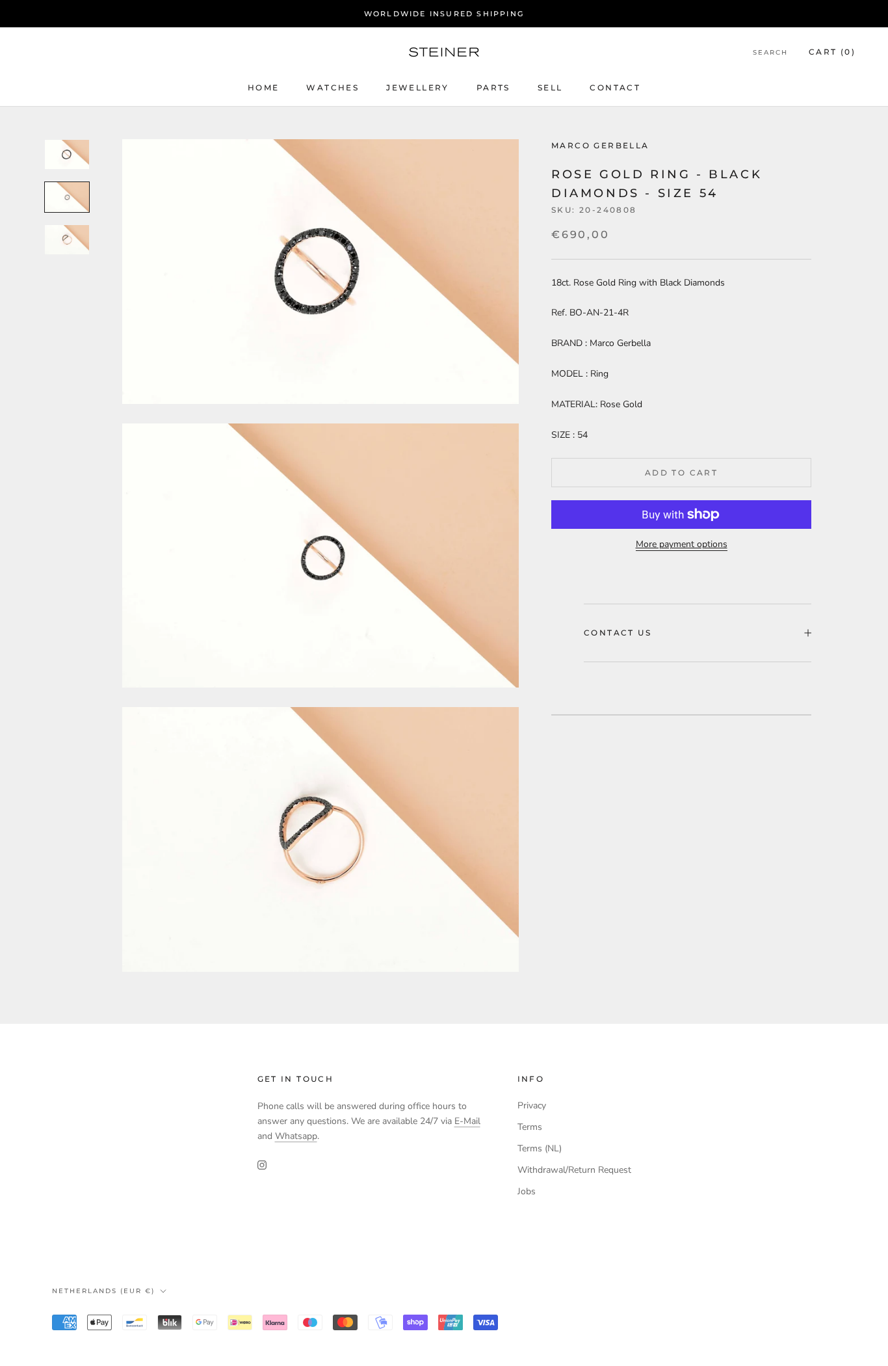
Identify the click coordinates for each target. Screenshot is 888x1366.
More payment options (681, 544)
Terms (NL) (539, 1148)
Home (264, 87)
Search (770, 53)
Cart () (832, 52)
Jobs (526, 1191)
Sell (550, 87)
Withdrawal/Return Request (574, 1170)
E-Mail (467, 1121)
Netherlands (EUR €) (103, 1291)
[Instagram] (262, 1164)
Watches (332, 87)
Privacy (531, 1105)
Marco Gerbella (600, 145)
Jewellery (417, 87)
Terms (529, 1127)
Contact (615, 87)
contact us (617, 633)
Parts (493, 87)
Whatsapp (296, 1136)
